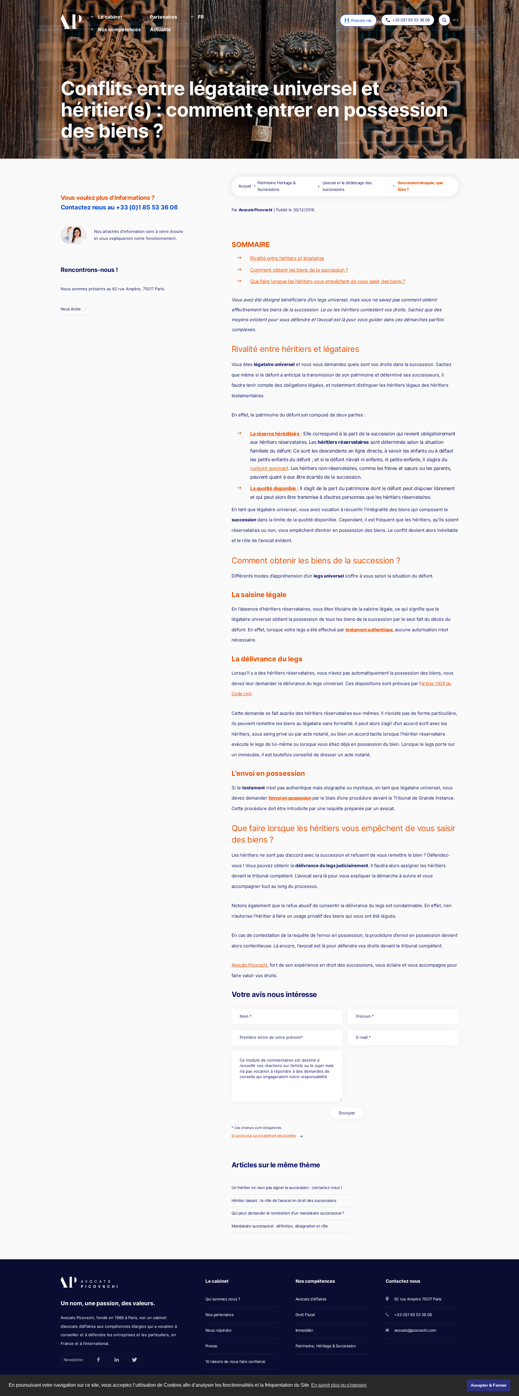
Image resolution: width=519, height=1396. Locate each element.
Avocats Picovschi (255, 209)
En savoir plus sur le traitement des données (264, 1135)
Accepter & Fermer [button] (488, 1385)
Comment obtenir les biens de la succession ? (299, 270)
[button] (106, 17)
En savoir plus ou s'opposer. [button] (339, 1385)
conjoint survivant (269, 468)
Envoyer (347, 1112)
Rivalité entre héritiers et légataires (287, 258)
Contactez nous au (119, 207)
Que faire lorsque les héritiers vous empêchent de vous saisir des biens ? (327, 281)
